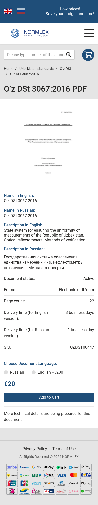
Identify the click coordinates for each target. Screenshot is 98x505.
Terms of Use (64, 448)
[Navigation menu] (89, 33)
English (50, 372)
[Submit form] (69, 55)
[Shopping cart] (88, 55)
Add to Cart (49, 397)
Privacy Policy (34, 448)
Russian (17, 372)
